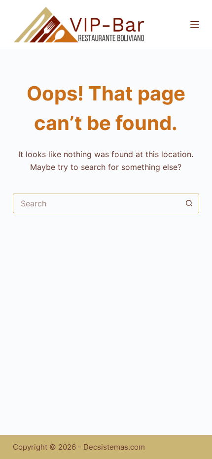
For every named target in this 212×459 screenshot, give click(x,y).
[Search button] (189, 203)
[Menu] (194, 24)
